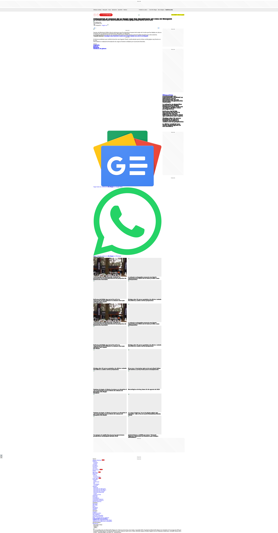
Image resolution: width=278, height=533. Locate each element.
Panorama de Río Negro (99, 490)
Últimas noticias (97, 9)
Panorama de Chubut (99, 491)
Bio (94, 483)
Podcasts (95, 497)
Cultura (94, 474)
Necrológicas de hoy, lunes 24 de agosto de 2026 (144, 389)
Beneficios (95, 523)
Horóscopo (96, 482)
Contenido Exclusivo (98, 499)
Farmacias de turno (98, 516)
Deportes (95, 473)
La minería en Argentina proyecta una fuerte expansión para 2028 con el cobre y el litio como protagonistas (173, 106)
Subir (95, 527)
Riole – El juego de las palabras (101, 517)
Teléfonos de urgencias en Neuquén (102, 521)
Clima (94, 480)
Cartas (95, 493)
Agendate (96, 472)
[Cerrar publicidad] (1, 455)
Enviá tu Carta (97, 494)
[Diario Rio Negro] (94, 529)
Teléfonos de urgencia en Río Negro (102, 520)
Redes (94, 471)
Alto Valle (95, 505)
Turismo (95, 467)
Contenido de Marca (98, 500)
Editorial (95, 487)
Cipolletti (120, 9)
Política (95, 461)
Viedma (125, 9)
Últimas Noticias (98, 460)
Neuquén (105, 9)
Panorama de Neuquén (99, 488)
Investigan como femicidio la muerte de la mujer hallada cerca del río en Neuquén (126, 36)
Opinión (95, 486)
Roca (109, 9)
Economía (95, 466)
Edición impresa (97, 501)
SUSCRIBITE (177, 14)
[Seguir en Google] (94, 29)
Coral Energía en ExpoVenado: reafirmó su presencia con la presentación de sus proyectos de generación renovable (173, 99)
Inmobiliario (96, 498)
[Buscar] (97, 15)
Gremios (95, 462)
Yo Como (95, 485)
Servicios (95, 468)
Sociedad (95, 479)
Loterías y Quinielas (98, 515)
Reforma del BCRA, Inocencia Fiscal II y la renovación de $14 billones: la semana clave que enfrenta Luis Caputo (173, 113)
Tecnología (96, 484)
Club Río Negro (153, 9)
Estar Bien (97, 478)
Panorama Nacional (98, 492)
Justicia (95, 463)
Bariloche (114, 9)
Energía (95, 465)
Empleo (95, 512)
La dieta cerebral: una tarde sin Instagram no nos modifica (172, 125)
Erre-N (95, 476)
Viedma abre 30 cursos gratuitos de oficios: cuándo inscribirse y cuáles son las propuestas (173, 120)
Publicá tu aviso (97, 513)
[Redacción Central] (94, 21)
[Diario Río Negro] (139, 14)
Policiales (95, 495)
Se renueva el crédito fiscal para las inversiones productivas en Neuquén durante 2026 (108, 435)
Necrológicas (161, 9)
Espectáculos (96, 477)
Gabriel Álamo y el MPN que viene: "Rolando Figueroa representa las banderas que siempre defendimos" (143, 436)
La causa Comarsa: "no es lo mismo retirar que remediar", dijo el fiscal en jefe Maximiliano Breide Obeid (144, 414)
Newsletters (97, 469)
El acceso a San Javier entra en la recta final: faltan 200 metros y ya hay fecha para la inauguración (144, 369)
